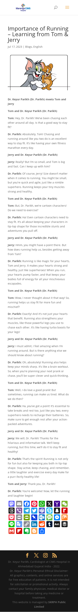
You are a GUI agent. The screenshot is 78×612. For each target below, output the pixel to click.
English (38, 46)
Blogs (28, 46)
